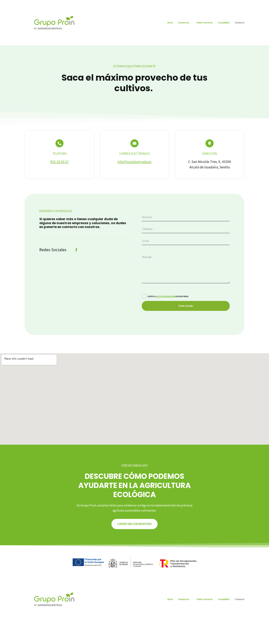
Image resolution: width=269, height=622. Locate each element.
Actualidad (223, 22)
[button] (185, 23)
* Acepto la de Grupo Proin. (168, 296)
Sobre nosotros (205, 22)
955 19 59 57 (59, 161)
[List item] (76, 250)
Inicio (170, 22)
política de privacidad (165, 296)
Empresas (183, 22)
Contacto (239, 22)
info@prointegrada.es (134, 161)
